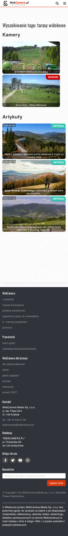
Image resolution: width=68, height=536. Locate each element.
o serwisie (8, 299)
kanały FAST (9, 392)
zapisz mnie (56, 483)
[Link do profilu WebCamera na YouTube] (20, 460)
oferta (5, 370)
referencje (8, 387)
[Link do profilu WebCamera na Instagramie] (28, 460)
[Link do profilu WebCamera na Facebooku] (5, 460)
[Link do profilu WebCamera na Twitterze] (13, 460)
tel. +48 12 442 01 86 (14, 419)
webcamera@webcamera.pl (18, 424)
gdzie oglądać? (11, 375)
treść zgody (8, 343)
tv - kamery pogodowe (14, 322)
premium (7, 327)
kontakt (6, 381)
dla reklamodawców (13, 364)
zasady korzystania (13, 305)
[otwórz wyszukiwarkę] (57, 3)
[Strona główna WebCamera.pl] (16, 3)
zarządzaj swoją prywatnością (19, 348)
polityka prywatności (13, 310)
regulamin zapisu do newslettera (20, 316)
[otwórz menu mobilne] (64, 3)
